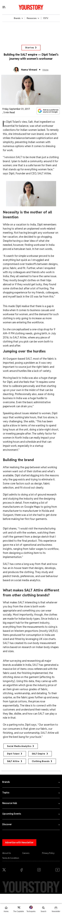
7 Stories (45, 70)
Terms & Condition (10, 858)
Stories (29, 47)
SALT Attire (13, 761)
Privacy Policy (48, 853)
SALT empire (38, 753)
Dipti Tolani (13, 753)
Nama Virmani (29, 69)
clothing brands (41, 761)
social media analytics (19, 746)
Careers (25, 853)
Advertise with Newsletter (19, 842)
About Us (6, 853)
